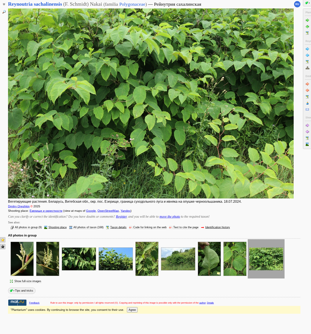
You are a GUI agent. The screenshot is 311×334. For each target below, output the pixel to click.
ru (297, 4)
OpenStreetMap (108, 210)
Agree (132, 309)
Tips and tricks (24, 290)
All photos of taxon (84, 227)
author (202, 302)
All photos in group (26, 227)
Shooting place (57, 227)
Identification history (217, 227)
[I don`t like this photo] (3, 246)
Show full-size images (27, 281)
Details (210, 302)
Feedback (34, 302)
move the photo (170, 216)
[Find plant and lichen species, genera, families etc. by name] (4, 12)
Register (121, 216)
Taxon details (118, 227)
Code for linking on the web (150, 227)
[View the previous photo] (37, 103)
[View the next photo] (264, 103)
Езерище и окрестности (46, 210)
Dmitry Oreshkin (19, 206)
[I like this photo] (3, 240)
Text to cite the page (185, 227)
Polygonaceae (132, 4)
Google (91, 210)
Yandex (126, 210)
